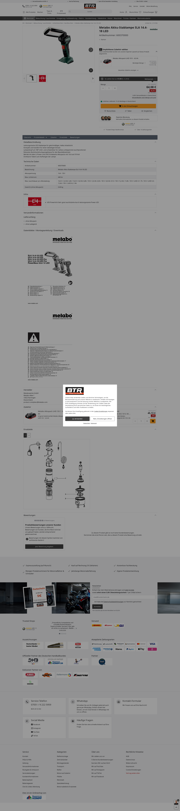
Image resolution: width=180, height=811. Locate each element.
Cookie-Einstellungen (100, 411)
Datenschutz (86, 423)
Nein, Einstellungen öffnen (102, 419)
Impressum (94, 423)
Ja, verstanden (77, 419)
